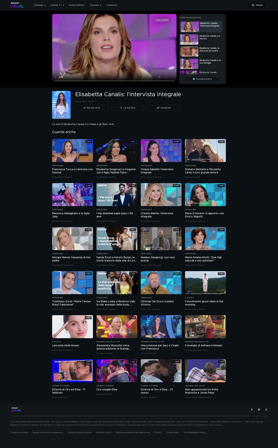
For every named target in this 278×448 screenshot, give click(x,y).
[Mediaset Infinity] (16, 5)
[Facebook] (251, 409)
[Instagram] (259, 409)
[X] (266, 409)
